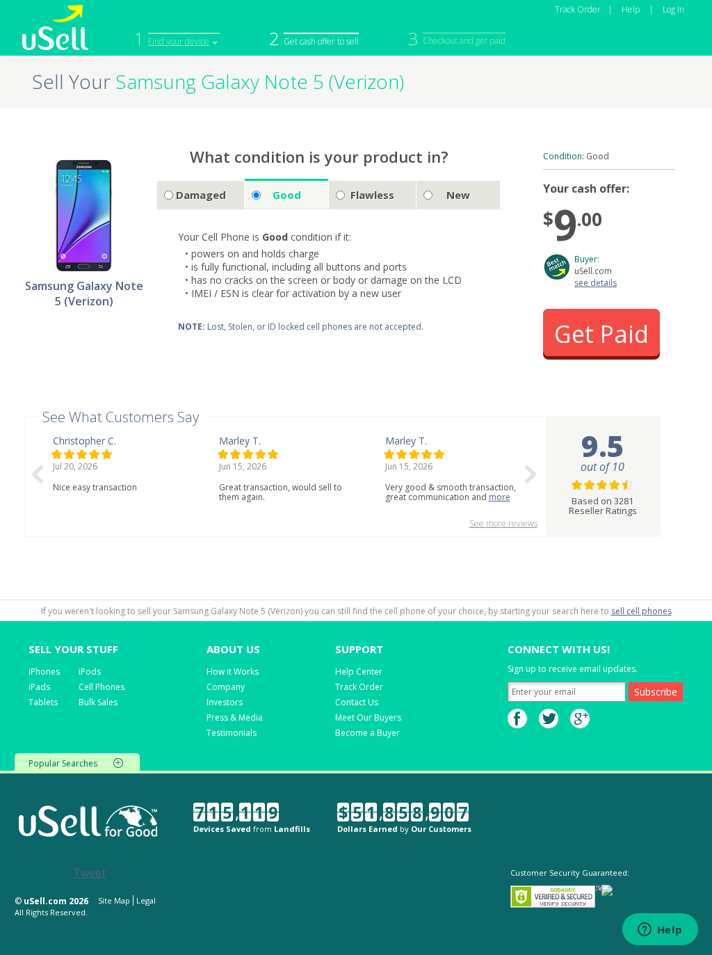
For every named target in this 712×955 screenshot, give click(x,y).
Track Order (578, 9)
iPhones (44, 671)
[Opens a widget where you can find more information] (660, 930)
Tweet (89, 873)
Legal (146, 900)
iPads (39, 687)
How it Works (233, 671)
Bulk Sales (98, 702)
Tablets (43, 702)
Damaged (201, 195)
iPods (90, 671)
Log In (673, 9)
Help (631, 9)
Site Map (114, 900)
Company (226, 687)
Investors (225, 702)
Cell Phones (101, 687)
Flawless (372, 195)
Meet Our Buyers (368, 717)
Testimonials (232, 733)
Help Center (358, 671)
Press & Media (235, 717)
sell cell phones (641, 611)
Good (287, 195)
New (458, 195)
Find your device (178, 41)
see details (595, 283)
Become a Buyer (367, 733)
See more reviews (503, 523)
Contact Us (356, 702)
